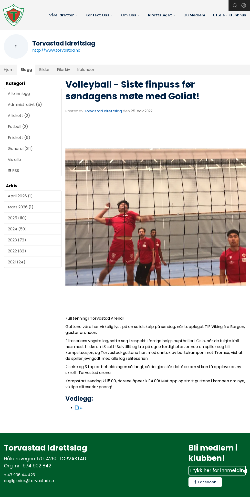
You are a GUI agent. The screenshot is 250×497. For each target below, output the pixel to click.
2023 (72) (17, 240)
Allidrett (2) (19, 115)
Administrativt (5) (25, 104)
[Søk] (234, 5)
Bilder (44, 69)
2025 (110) (17, 218)
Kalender (85, 69)
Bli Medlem (194, 15)
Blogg (26, 69)
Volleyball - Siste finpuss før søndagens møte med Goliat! (132, 90)
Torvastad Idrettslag (103, 110)
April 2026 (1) (20, 196)
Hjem (8, 69)
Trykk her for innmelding (217, 470)
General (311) (20, 148)
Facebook (207, 482)
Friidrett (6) (19, 137)
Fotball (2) (18, 126)
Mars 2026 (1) (20, 207)
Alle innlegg (19, 93)
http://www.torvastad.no (56, 50)
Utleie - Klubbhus (229, 15)
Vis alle (14, 159)
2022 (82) (17, 251)
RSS (15, 170)
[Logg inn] (243, 5)
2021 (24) (16, 262)
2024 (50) (17, 229)
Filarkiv (63, 69)
